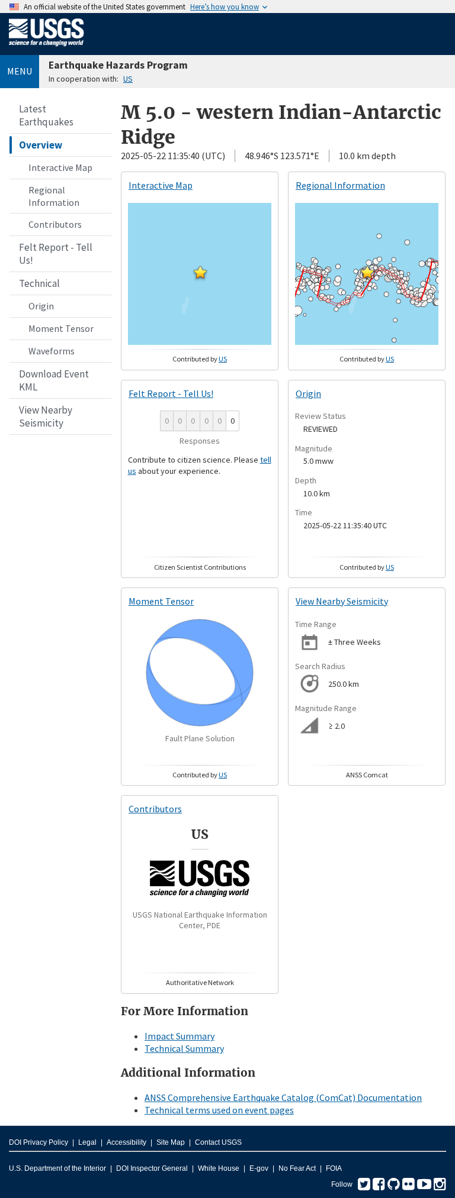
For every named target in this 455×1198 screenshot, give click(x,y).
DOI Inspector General (152, 1168)
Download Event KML (54, 380)
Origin (41, 306)
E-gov (258, 1168)
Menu (19, 71)
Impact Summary (179, 1036)
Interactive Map (60, 167)
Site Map (170, 1142)
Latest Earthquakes (46, 115)
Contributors (55, 224)
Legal (87, 1142)
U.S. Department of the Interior (57, 1168)
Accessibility (126, 1142)
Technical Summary (184, 1048)
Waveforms (51, 351)
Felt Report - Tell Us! (55, 254)
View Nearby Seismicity (45, 416)
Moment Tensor (61, 328)
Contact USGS (218, 1142)
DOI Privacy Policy (38, 1142)
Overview (40, 144)
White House (218, 1168)
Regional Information (53, 196)
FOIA (334, 1168)
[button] (200, 272)
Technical (39, 283)
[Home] (46, 48)
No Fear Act (297, 1168)
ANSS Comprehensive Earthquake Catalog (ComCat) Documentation (283, 1097)
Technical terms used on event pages (219, 1110)
